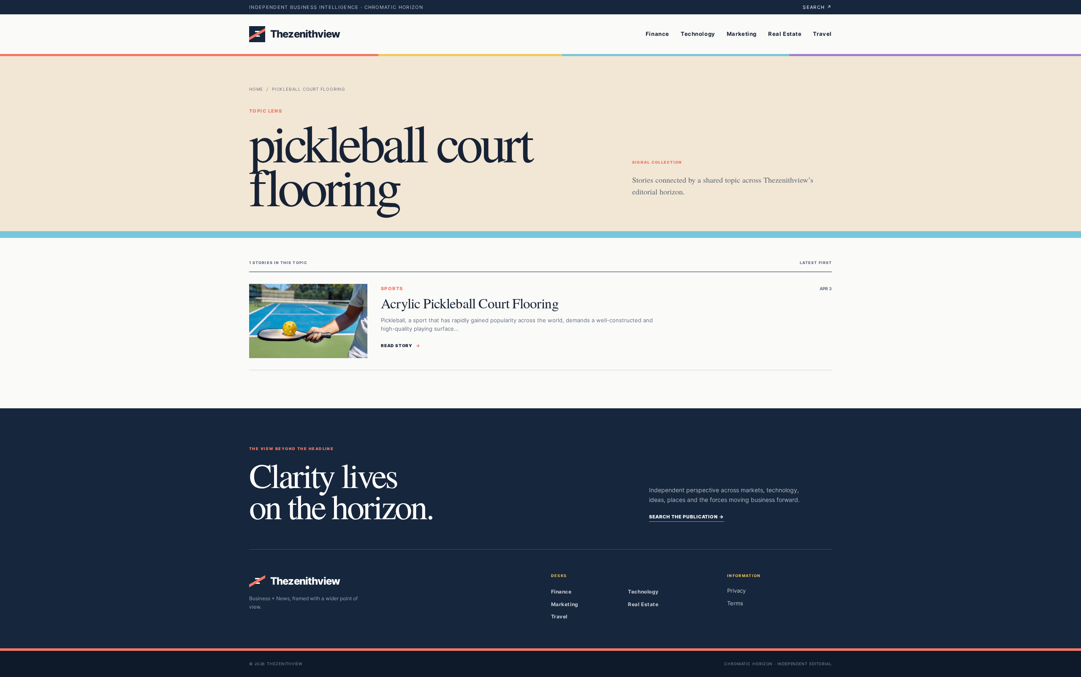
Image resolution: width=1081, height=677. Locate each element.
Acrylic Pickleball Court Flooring (470, 303)
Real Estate (784, 33)
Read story (401, 345)
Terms (735, 603)
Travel (822, 33)
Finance (657, 33)
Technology (698, 33)
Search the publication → (686, 517)
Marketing (742, 33)
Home (256, 89)
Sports (392, 288)
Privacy (736, 590)
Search (817, 7)
